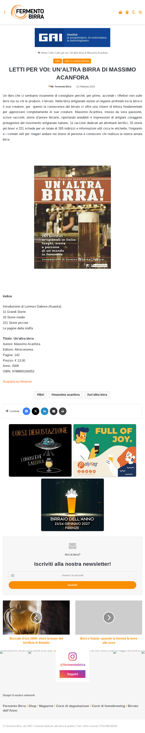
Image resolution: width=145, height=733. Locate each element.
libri (41, 394)
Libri (51, 52)
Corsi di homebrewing (108, 706)
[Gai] (72, 37)
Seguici (72, 674)
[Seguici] (72, 658)
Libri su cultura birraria (77, 61)
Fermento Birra (63, 86)
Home (43, 52)
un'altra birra (98, 394)
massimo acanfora (66, 394)
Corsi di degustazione (72, 706)
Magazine (46, 706)
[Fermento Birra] (28, 12)
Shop (32, 706)
